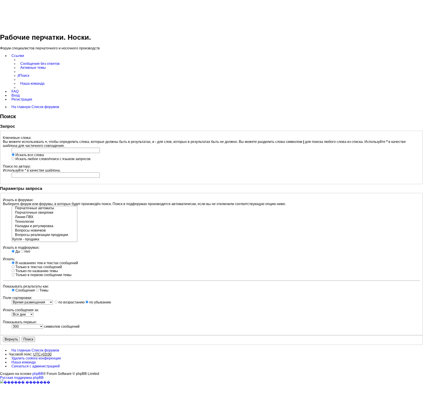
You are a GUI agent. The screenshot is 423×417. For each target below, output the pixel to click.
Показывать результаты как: (26, 286)
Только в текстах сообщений (38, 267)
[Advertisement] (80, 14)
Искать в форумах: (18, 200)
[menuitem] (39, 64)
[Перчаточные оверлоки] (44, 213)
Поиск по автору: (17, 166)
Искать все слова (29, 155)
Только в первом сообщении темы (43, 275)
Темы (43, 290)
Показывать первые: (20, 322)
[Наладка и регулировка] (44, 226)
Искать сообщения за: (21, 310)
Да (17, 251)
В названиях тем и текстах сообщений (46, 263)
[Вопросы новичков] (44, 230)
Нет (27, 251)
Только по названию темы (36, 271)
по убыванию (99, 302)
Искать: (9, 259)
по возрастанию (71, 302)
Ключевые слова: (17, 138)
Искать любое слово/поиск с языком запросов (53, 159)
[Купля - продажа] (44, 239)
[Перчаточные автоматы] (44, 208)
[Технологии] (44, 222)
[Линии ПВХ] (44, 217)
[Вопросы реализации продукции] (44, 235)
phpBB (37, 374)
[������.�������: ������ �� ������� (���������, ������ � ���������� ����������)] (25, 382)
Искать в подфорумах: (21, 247)
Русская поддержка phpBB (22, 378)
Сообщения (25, 290)
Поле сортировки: (17, 298)
